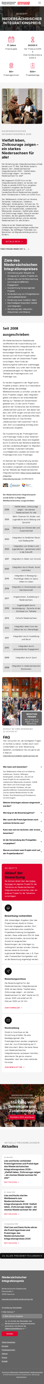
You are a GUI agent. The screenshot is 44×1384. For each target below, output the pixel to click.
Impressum (6, 1372)
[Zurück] (3, 1107)
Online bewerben (8, 1342)
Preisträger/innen (8, 1350)
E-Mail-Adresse (8, 1312)
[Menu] (39, 3)
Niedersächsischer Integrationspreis (9, 3)
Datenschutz (14, 1372)
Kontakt (5, 1361)
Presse (4, 1358)
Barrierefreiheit (24, 1372)
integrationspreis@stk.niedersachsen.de (20, 756)
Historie (5, 1354)
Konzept (5, 1346)
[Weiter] (41, 1107)
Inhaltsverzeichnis (36, 1372)
